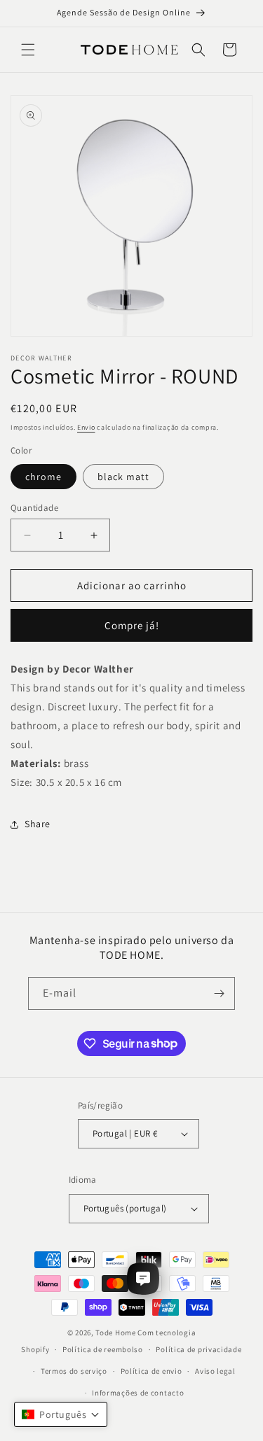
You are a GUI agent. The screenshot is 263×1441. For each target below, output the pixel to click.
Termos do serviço (74, 1371)
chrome (43, 476)
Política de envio (151, 1371)
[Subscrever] (218, 993)
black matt (123, 476)
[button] (28, 49)
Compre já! (131, 625)
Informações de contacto (138, 1393)
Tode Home (115, 1332)
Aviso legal (215, 1371)
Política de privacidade (198, 1349)
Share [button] (37, 823)
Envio (86, 427)
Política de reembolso (102, 1349)
